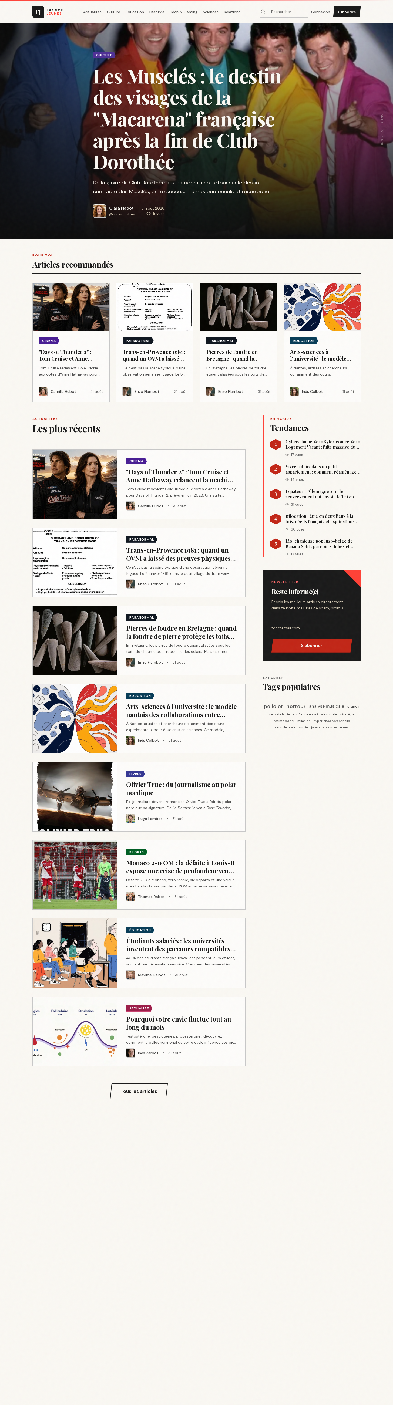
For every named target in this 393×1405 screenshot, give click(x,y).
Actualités (92, 11)
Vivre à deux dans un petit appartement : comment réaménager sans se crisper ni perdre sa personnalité (322, 469)
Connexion (320, 11)
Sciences (211, 11)
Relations (232, 11)
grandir (353, 706)
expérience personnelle (332, 721)
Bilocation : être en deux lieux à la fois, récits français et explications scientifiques (320, 519)
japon (315, 727)
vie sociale (329, 714)
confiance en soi (305, 714)
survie (303, 727)
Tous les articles (138, 1091)
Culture (113, 11)
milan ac (303, 721)
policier (273, 706)
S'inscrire (347, 11)
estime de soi (284, 721)
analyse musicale (326, 706)
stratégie (347, 714)
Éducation (135, 11)
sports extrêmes (335, 727)
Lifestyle (156, 11)
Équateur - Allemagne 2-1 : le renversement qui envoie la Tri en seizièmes (319, 494)
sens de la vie (279, 714)
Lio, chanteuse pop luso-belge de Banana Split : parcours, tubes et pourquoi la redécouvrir (319, 543)
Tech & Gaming (183, 11)
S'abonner (312, 645)
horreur (296, 706)
